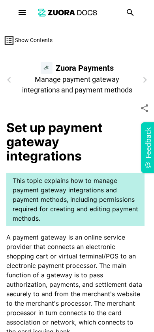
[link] (67, 12)
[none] (144, 108)
